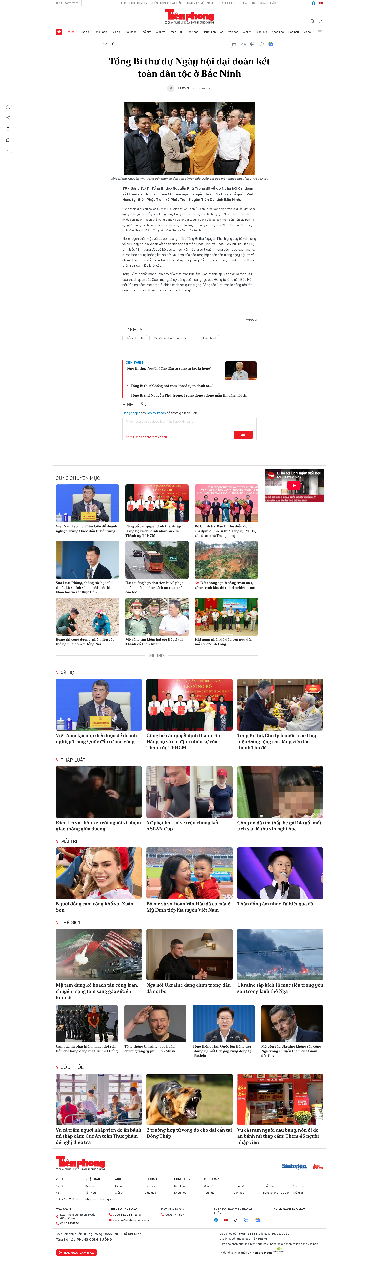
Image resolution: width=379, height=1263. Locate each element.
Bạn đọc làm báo (79, 1252)
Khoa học (278, 32)
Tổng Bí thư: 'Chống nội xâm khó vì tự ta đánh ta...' (172, 386)
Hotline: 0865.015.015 (132, 3)
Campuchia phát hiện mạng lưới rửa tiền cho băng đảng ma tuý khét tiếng (87, 1048)
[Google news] (260, 1220)
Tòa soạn (248, 3)
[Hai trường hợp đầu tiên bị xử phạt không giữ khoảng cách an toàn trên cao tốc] (157, 560)
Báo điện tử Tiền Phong (189, 16)
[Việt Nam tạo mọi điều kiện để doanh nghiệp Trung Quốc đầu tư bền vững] (87, 503)
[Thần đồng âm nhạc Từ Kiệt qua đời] (280, 873)
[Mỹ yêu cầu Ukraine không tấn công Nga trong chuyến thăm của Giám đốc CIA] (292, 1024)
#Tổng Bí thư (134, 338)
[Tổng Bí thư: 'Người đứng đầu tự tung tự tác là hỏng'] (241, 370)
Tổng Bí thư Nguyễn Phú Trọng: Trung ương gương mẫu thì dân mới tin (189, 395)
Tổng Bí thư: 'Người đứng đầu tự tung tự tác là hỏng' (168, 368)
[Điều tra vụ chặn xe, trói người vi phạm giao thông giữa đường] (99, 792)
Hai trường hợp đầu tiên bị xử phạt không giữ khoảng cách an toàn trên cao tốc (155, 587)
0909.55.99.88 (122, 1214)
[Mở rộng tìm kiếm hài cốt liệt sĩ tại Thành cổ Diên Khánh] (157, 617)
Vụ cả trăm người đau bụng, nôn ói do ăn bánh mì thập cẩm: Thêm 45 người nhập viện (278, 1136)
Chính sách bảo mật (289, 1209)
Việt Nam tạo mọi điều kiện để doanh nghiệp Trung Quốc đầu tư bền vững (86, 528)
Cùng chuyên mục (78, 478)
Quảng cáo (268, 3)
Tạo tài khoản (156, 413)
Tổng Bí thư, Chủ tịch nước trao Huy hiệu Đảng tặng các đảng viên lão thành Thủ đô (276, 741)
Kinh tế (84, 32)
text (243, 44)
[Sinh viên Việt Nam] (294, 1167)
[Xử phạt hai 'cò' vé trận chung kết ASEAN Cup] (189, 792)
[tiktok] (237, 1220)
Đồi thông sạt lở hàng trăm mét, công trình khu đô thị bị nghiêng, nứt (225, 584)
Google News (271, 44)
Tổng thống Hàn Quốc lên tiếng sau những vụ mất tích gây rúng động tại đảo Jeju (223, 1051)
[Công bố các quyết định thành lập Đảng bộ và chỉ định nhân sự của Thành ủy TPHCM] (157, 503)
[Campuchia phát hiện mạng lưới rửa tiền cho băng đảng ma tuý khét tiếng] (87, 1024)
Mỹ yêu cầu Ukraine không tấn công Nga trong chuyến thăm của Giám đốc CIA (291, 1051)
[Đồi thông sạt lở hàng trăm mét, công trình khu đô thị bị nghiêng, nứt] (226, 560)
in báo (252, 44)
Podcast (152, 1179)
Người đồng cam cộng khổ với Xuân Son (94, 907)
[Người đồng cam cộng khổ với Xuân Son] (99, 873)
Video (307, 32)
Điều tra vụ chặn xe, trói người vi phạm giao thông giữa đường (98, 825)
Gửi (243, 435)
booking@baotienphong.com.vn (132, 1220)
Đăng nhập (130, 413)
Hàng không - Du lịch (276, 1192)
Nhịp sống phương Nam (100, 1199)
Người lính (209, 32)
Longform (182, 1179)
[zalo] (248, 1220)
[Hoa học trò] (318, 1167)
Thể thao (192, 32)
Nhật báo (92, 1179)
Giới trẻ (160, 32)
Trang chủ (59, 32)
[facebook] (313, 3)
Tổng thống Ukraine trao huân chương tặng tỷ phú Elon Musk (149, 1048)
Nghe (8, 107)
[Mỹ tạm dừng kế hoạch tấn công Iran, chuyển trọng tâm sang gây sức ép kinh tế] (99, 954)
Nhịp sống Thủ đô (67, 1199)
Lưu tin (8, 129)
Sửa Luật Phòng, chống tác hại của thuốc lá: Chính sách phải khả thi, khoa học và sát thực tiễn (84, 587)
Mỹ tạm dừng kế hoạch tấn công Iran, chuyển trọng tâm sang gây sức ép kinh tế (97, 991)
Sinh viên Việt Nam (200, 3)
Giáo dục (261, 32)
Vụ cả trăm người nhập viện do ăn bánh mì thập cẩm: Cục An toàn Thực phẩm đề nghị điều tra (98, 1136)
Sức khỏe (131, 32)
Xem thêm (320, 32)
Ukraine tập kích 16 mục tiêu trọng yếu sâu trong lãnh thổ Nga (280, 988)
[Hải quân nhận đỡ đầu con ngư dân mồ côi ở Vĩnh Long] (226, 617)
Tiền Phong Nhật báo (167, 3)
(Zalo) (137, 1214)
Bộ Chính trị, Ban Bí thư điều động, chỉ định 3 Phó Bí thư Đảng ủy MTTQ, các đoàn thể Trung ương (226, 531)
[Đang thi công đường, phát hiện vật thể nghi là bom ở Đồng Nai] (87, 617)
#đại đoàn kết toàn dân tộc (173, 338)
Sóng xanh (100, 32)
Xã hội (71, 32)
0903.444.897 (174, 1214)
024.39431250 (69, 1223)
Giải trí (247, 32)
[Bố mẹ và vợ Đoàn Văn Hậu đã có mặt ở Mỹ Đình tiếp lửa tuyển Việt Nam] (189, 873)
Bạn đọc (239, 1192)
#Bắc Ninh (209, 338)
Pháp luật (176, 32)
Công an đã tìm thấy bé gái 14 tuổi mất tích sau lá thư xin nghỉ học (279, 826)
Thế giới (146, 32)
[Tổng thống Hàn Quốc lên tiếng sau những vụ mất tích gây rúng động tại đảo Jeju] (224, 1024)
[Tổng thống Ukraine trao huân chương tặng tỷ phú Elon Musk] (155, 1024)
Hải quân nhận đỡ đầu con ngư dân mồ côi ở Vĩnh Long (223, 641)
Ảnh (118, 1179)
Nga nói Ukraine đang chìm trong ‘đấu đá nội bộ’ (188, 988)
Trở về (8, 151)
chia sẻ (234, 44)
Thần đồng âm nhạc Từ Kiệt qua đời (276, 904)
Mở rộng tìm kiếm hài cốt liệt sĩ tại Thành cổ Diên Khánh (154, 641)
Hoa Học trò (227, 3)
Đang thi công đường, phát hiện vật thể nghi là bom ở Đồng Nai (85, 641)
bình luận (261, 44)
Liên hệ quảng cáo (123, 1209)
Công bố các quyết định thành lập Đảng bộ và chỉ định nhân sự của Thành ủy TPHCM (153, 531)
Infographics (214, 1179)
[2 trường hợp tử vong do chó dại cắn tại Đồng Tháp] (189, 1099)
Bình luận (8, 140)
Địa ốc (116, 32)
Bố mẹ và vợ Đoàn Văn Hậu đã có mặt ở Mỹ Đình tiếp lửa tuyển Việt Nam (188, 907)
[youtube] (320, 3)
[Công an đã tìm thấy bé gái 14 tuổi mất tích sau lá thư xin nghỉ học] (280, 792)
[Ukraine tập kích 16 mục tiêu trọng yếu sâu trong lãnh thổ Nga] (280, 954)
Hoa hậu (293, 32)
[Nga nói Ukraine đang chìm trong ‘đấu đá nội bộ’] (189, 954)
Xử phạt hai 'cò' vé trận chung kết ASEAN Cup (182, 825)
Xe (221, 32)
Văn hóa (233, 32)
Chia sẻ (8, 118)
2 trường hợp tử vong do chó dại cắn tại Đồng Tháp (189, 1133)
